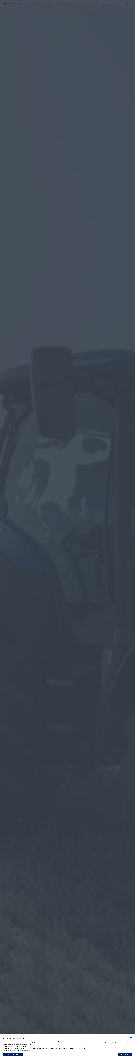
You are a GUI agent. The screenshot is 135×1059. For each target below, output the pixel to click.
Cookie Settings (13, 1055)
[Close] (131, 1038)
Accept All (125, 1055)
